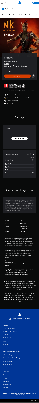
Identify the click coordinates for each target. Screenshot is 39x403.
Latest (4, 15)
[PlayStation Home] (19, 2)
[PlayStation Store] (9, 8)
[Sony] (34, 402)
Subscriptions (29, 15)
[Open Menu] (2, 3)
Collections (12, 15)
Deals (20, 15)
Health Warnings (9, 262)
